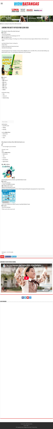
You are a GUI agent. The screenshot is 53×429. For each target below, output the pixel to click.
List (3, 164)
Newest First (5, 133)
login (7, 146)
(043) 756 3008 (12, 184)
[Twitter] (25, 297)
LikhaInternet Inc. (29, 423)
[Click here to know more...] (26, 18)
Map (3, 94)
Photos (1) (5, 95)
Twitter (4, 82)
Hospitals (4, 32)
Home (2, 23)
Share (3, 78)
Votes (4, 137)
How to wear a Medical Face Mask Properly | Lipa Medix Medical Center (16, 204)
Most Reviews (5, 159)
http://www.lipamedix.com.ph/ (9, 187)
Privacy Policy (34, 427)
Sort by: (6, 132)
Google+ (5, 84)
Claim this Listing (6, 92)
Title (3, 155)
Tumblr (4, 85)
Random (4, 135)
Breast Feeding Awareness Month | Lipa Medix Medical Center (14, 179)
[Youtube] (28, 297)
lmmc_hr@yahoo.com (7, 37)
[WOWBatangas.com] (26, 4)
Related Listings (6, 97)
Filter (3, 151)
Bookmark (4, 77)
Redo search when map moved (9, 209)
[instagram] (30, 297)
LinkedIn (5, 87)
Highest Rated (5, 161)
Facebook (5, 80)
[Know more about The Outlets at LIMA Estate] (26, 10)
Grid (6, 164)
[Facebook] (23, 297)
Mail (4, 89)
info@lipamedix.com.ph (8, 185)
